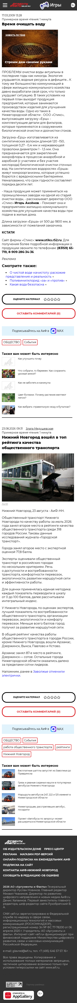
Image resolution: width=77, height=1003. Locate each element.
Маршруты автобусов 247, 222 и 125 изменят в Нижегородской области (44, 796)
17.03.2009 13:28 (12, 15)
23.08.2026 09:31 (12, 428)
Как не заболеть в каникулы (34, 382)
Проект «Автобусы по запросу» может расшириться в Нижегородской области (42, 820)
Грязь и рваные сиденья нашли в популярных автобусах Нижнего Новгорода (44, 784)
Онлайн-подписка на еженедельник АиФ (36, 859)
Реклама (10, 854)
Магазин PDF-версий (36, 854)
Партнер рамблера (35, 984)
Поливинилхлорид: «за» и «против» (37, 280)
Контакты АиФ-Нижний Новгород (30, 870)
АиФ (5, 504)
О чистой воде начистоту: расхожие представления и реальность (35, 274)
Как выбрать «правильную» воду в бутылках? (44, 406)
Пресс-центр (54, 849)
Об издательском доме (22, 849)
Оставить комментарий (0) (38, 313)
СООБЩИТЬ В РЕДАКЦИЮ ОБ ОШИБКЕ (31, 875)
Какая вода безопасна (27, 284)
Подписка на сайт (18, 865)
